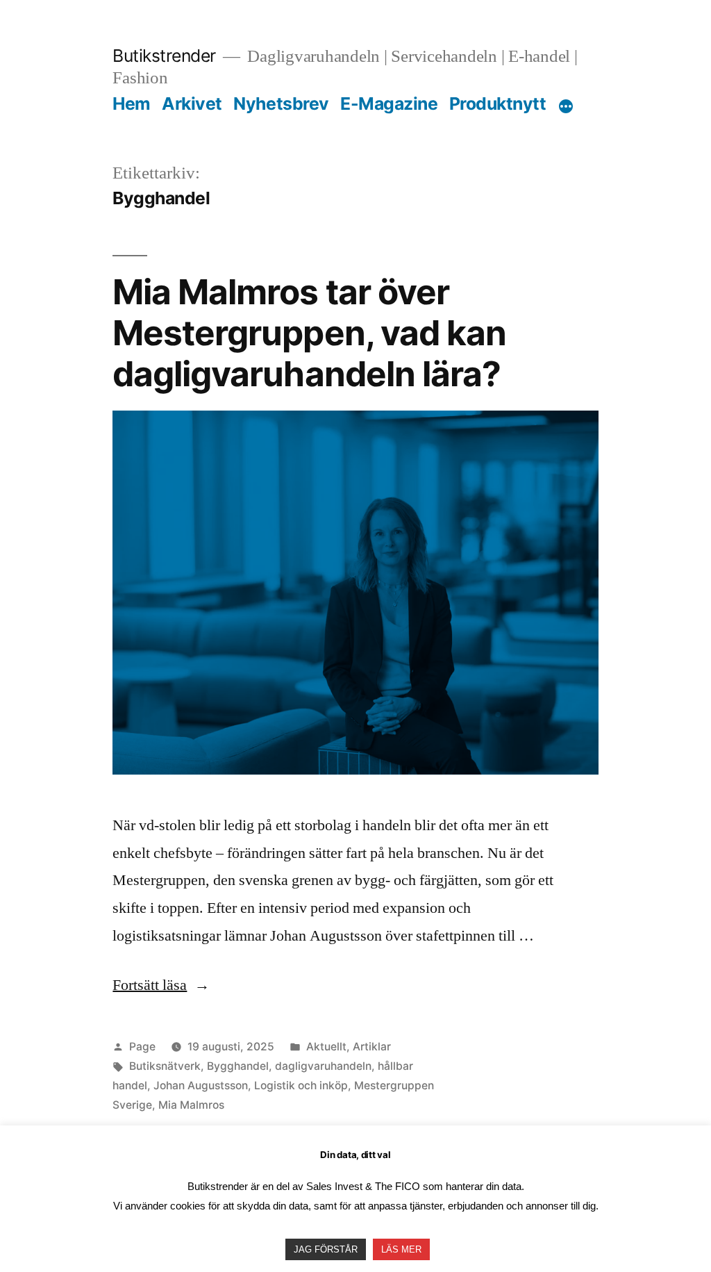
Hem (131, 103)
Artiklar (372, 1046)
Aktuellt (326, 1046)
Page (142, 1046)
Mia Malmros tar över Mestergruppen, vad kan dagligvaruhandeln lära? (308, 333)
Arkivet (192, 103)
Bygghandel (238, 1066)
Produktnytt (497, 103)
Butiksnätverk (165, 1066)
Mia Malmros (191, 1105)
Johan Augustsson (200, 1085)
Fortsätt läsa (161, 985)
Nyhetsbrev (280, 103)
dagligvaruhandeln (323, 1066)
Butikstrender (164, 55)
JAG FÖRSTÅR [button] (326, 1249)
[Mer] (566, 106)
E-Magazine (388, 103)
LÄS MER (401, 1249)
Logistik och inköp (301, 1085)
